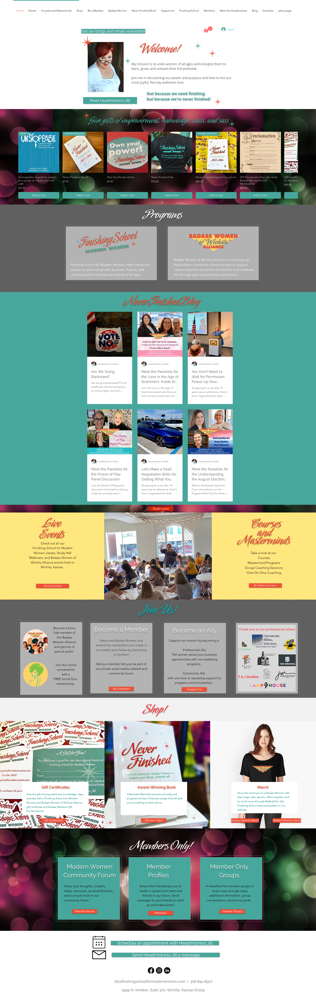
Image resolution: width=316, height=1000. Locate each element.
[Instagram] (159, 970)
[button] (208, 29)
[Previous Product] (13, 152)
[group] (158, 165)
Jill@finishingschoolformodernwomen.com (149, 981)
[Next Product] (302, 152)
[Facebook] (151, 970)
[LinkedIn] (167, 970)
